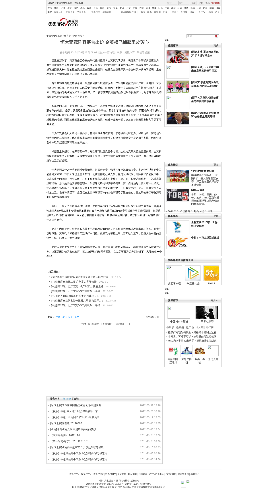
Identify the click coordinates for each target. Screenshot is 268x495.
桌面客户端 (174, 283)
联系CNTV (110, 474)
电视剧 (157, 12)
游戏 (218, 8)
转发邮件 (120, 324)
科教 (102, 8)
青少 (109, 8)
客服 (207, 2)
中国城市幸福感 (179, 321)
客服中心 (195, 474)
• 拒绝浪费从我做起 (206, 340)
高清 (143, 12)
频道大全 (58, 12)
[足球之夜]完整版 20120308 (66, 423)
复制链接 (106, 324)
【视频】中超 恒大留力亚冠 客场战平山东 (74, 411)
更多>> (215, 300)
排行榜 (209, 327)
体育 (69, 8)
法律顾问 (143, 474)
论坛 (199, 8)
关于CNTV (98, 474)
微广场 (190, 327)
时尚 (160, 8)
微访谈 (170, 327)
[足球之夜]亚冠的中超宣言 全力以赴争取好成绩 (77, 447)
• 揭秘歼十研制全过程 (204, 332)
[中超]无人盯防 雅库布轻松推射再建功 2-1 (75, 295)
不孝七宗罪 (207, 321)
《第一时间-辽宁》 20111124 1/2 (69, 441)
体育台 (67, 35)
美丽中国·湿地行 (173, 361)
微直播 (180, 327)
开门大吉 (213, 359)
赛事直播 (106, 12)
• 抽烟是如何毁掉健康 (204, 336)
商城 (173, 8)
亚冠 (64, 317)
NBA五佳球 (197, 190)
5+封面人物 (197, 211)
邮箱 (211, 8)
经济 (63, 8)
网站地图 (78, 2)
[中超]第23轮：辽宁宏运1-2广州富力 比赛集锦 (77, 286)
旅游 (148, 8)
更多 (216, 45)
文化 (115, 8)
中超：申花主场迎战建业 (205, 237)
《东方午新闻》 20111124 (65, 435)
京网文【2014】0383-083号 (138, 484)
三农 (167, 8)
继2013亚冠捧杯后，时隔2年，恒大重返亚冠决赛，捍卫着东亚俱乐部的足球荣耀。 (205, 180)
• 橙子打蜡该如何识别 (178, 332)
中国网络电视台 (64, 2)
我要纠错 (93, 324)
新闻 (56, 8)
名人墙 (200, 327)
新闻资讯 (77, 35)
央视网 (51, 2)
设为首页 (215, 2)
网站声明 (132, 474)
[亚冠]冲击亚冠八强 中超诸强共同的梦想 (73, 429)
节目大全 (81, 12)
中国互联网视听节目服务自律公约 (148, 487)
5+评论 (209, 211)
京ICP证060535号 (115, 484)
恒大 (70, 317)
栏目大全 (70, 12)
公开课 (184, 12)
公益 (128, 8)
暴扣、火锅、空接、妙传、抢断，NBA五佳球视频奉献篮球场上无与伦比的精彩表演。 (205, 199)
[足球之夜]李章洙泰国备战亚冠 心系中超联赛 (75, 405)
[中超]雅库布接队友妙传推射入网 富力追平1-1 (77, 300)
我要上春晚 (200, 361)
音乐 (96, 8)
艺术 (122, 8)
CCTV (202, 12)
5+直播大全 (193, 283)
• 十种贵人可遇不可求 (179, 336)
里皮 (77, 317)
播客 (192, 12)
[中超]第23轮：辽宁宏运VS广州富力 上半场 (75, 305)
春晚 (82, 8)
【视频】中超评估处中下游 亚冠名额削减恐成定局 (78, 453)
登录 (193, 3)
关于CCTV (74, 474)
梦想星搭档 (186, 361)
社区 (180, 8)
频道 (211, 12)
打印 (83, 324)
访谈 (205, 8)
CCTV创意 (171, 474)
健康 (154, 8)
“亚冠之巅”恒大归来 (202, 170)
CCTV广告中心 (156, 474)
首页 (50, 8)
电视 (50, 12)
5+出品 (172, 211)
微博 (186, 8)
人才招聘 (122, 474)
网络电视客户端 (128, 12)
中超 (58, 317)
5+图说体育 (183, 211)
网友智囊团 (183, 474)
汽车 (141, 8)
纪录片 (166, 12)
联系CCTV (86, 474)
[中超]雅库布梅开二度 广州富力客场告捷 (74, 281)
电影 (149, 12)
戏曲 (89, 8)
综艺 (76, 8)
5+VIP (211, 283)
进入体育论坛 (107, 52)
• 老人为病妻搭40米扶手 (180, 340)
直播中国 (95, 12)
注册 (201, 3)
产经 (135, 8)
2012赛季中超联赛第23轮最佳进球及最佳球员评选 (79, 276)
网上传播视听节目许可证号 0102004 (89, 487)
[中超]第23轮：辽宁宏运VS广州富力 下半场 (75, 291)
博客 (192, 8)
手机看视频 (143, 52)
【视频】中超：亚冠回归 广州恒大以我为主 (75, 417)
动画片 (175, 12)
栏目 (217, 12)
